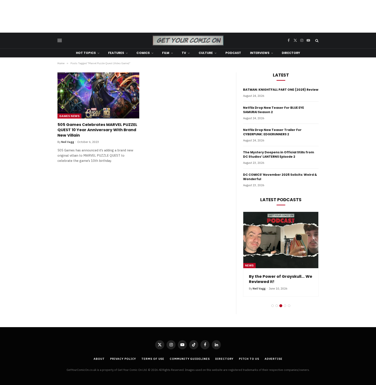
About (99, 359)
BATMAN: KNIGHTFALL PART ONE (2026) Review (280, 89)
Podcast (233, 53)
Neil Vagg (67, 142)
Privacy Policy (123, 359)
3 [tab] (281, 305)
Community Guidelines (190, 359)
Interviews (259, 53)
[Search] (316, 40)
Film (165, 53)
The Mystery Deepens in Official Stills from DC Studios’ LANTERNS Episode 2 (278, 154)
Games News (69, 116)
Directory (291, 53)
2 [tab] (277, 305)
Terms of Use (152, 359)
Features (116, 53)
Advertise (273, 359)
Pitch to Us (249, 359)
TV (184, 53)
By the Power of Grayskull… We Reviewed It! (280, 279)
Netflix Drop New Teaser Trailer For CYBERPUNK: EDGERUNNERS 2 (272, 132)
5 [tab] (289, 305)
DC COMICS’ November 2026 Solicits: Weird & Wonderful (280, 176)
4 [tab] (285, 305)
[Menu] (59, 40)
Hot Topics (86, 53)
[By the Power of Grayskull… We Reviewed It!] (280, 240)
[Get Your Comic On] (188, 40)
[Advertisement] (188, 16)
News (249, 265)
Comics (143, 53)
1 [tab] (272, 305)
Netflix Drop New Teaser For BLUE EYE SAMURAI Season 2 (273, 109)
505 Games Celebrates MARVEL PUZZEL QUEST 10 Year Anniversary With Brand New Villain (97, 130)
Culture (206, 53)
